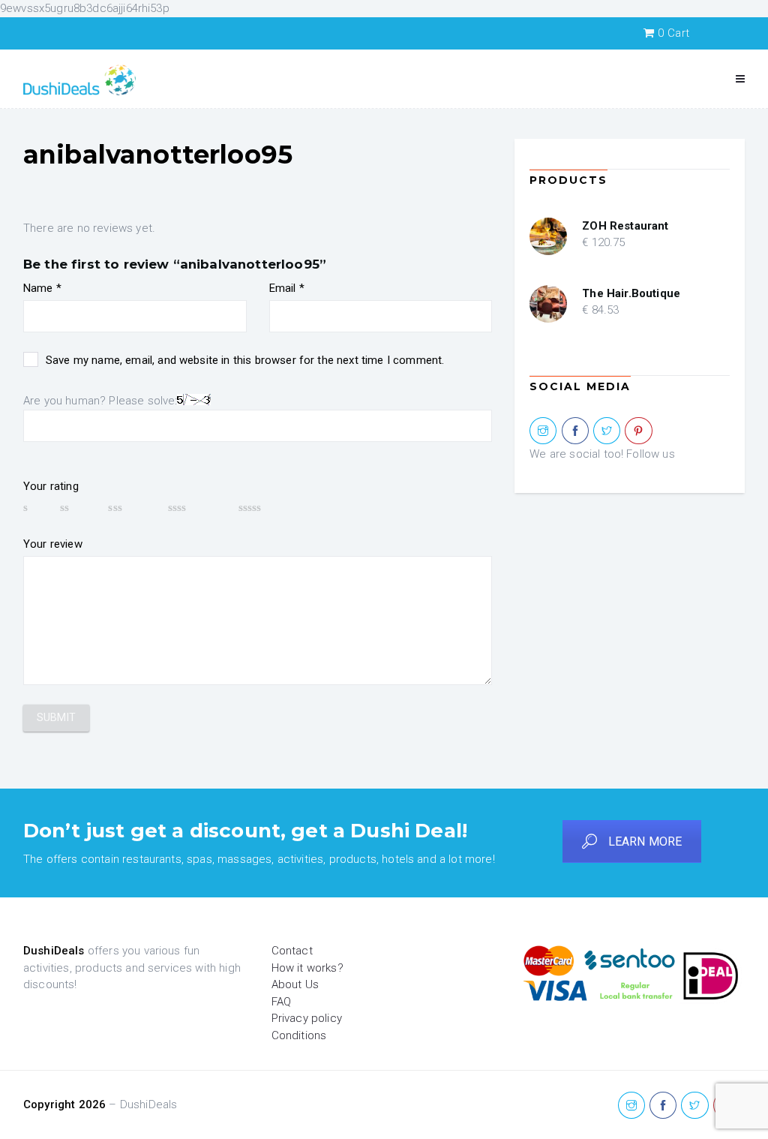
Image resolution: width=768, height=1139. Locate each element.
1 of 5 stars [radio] (34, 507)
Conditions (299, 1035)
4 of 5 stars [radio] (196, 507)
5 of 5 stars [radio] (272, 507)
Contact (292, 950)
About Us (295, 984)
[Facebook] (575, 431)
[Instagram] (543, 431)
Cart (673, 33)
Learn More (645, 841)
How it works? (308, 968)
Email (286, 288)
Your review (52, 544)
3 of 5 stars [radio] (130, 507)
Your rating (51, 486)
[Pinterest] (638, 431)
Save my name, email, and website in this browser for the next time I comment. (245, 360)
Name (42, 288)
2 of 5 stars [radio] (77, 507)
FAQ (281, 1001)
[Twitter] (606, 431)
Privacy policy (307, 1018)
